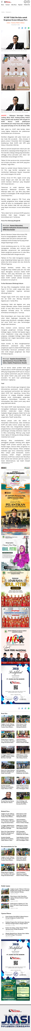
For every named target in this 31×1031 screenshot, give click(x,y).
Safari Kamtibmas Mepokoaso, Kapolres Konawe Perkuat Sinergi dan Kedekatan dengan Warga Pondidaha (22, 741)
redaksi (8, 22)
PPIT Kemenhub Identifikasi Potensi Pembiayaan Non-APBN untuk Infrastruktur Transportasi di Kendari (22, 772)
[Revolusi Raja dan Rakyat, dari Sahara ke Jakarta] (8, 796)
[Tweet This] (22, 28)
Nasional (13, 22)
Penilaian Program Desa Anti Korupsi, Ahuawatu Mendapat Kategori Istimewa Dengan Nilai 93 (17, 923)
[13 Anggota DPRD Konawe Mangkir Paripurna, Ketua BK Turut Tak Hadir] (8, 749)
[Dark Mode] (25, 1)
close (17, 1014)
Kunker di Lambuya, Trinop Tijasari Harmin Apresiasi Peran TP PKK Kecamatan (17, 928)
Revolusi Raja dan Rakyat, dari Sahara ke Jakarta (7, 802)
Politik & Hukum (20, 22)
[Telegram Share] (25, 28)
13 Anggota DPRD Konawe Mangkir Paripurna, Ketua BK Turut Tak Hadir (7, 756)
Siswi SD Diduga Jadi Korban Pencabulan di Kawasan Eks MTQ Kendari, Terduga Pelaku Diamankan (22, 803)
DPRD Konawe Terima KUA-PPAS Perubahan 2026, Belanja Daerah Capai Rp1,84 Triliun (22, 756)
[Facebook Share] (19, 28)
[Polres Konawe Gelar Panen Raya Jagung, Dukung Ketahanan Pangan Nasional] (23, 719)
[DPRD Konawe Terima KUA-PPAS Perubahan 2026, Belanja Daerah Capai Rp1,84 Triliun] (23, 749)
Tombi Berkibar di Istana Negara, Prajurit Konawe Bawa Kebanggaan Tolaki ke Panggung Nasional (22, 787)
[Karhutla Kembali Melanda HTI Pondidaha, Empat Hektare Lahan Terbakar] (8, 780)
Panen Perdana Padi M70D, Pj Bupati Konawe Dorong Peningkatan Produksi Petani (17, 917)
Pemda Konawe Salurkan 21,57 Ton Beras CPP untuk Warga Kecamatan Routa (8, 741)
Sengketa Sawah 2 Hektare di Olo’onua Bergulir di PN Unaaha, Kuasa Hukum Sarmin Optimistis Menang (7, 726)
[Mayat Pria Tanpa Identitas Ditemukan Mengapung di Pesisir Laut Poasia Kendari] (8, 765)
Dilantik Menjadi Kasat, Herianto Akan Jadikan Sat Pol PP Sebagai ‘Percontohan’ (17, 934)
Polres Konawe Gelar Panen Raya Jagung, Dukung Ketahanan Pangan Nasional (21, 726)
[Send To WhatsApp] (28, 28)
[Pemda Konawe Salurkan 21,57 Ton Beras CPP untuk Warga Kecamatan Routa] (8, 734)
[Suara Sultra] (8, 1)
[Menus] (2, 1)
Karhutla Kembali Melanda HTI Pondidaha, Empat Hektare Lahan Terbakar (7, 787)
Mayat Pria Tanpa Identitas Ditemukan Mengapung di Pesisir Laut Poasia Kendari (8, 772)
